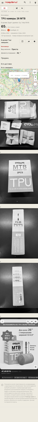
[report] (34, 41)
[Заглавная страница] (11, 1)
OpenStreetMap (34, 95)
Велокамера (5, 15)
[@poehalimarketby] (16, 8)
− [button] (35, 80)
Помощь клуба (29, 396)
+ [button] (35, 77)
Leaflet (26, 95)
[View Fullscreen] (35, 84)
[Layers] (35, 72)
